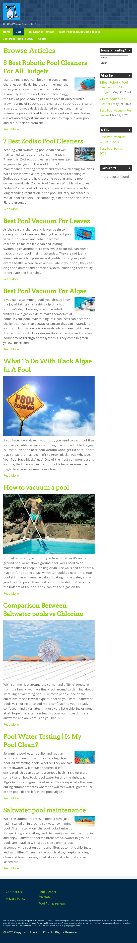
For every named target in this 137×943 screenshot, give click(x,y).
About (42, 38)
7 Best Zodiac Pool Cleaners (43, 141)
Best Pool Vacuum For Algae (45, 291)
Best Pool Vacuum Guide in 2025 (80, 31)
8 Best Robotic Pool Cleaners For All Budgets (114, 87)
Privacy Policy (15, 899)
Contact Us (14, 892)
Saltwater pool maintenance (44, 810)
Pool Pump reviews (52, 903)
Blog (19, 31)
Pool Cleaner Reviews (40, 31)
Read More (11, 129)
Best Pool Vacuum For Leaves (46, 221)
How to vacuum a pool (36, 487)
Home (7, 31)
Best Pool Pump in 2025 (18, 38)
